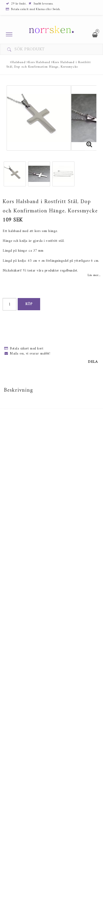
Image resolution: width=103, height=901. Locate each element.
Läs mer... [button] (94, 275)
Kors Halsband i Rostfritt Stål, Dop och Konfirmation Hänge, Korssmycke (48, 65)
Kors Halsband (39, 62)
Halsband (19, 62)
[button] (89, 145)
